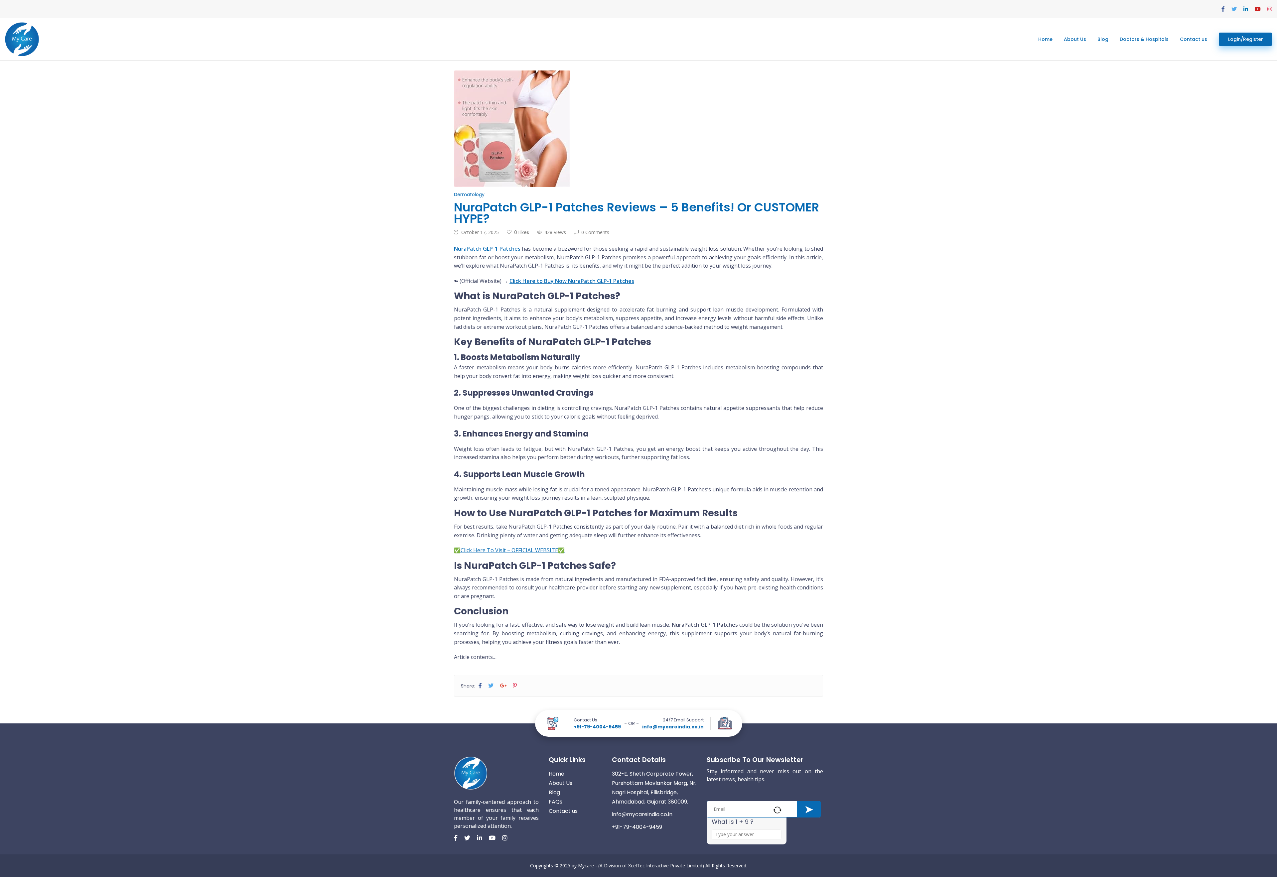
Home (1045, 39)
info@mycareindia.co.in (673, 726)
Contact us (1193, 39)
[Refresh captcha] (777, 810)
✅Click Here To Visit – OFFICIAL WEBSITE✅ (509, 550)
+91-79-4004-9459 (597, 726)
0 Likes (521, 232)
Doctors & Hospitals (1144, 39)
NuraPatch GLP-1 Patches (487, 248)
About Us (1075, 39)
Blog (1102, 39)
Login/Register (1245, 39)
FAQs (555, 802)
